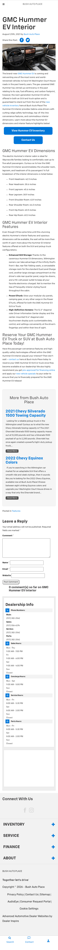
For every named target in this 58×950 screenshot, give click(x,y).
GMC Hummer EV (26, 74)
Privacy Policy (15, 894)
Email (6, 569)
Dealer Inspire (10, 921)
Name (6, 563)
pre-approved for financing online (38, 370)
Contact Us (28, 140)
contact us (14, 359)
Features (16, 511)
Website (6, 576)
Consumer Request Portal (35, 901)
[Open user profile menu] (48, 941)
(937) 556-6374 (13, 626)
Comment (8, 536)
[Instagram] (31, 810)
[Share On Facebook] (22, 40)
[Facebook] (25, 810)
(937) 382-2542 (13, 618)
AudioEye (13, 901)
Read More (12, 451)
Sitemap (45, 894)
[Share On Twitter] (28, 40)
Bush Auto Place (32, 34)
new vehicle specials (26, 374)
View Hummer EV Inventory (28, 131)
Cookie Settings (29, 909)
